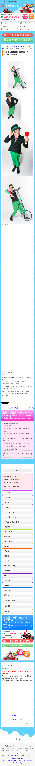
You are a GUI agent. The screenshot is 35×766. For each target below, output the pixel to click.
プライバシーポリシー (18, 760)
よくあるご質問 (9, 600)
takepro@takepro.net (17, 758)
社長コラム (8, 611)
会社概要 (7, 606)
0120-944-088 (14, 755)
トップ (4, 46)
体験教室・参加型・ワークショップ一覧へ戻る (21, 408)
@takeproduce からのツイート (10, 715)
